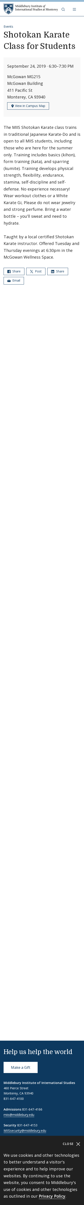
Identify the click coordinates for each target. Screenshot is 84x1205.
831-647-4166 (32, 1109)
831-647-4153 (27, 1125)
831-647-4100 (14, 1098)
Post (38, 271)
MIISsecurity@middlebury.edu (25, 1130)
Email (15, 280)
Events (8, 26)
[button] (63, 9)
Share (16, 271)
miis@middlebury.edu (19, 1115)
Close (69, 1144)
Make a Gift (20, 1067)
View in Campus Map (29, 106)
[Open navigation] (74, 9)
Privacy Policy (52, 1196)
